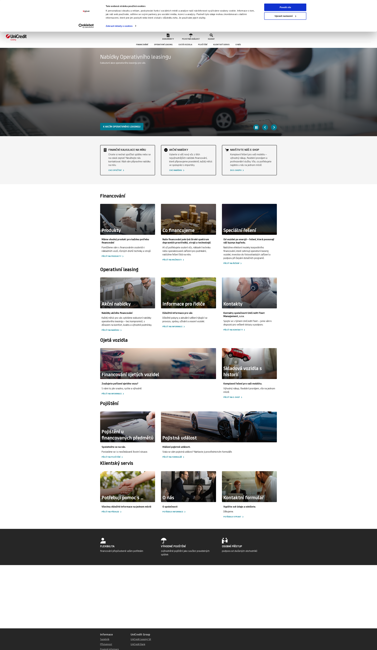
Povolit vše (285, 7)
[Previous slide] (265, 127)
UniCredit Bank (138, 644)
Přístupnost (106, 644)
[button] (168, 36)
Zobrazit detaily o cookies (119, 26)
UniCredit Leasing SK (141, 639)
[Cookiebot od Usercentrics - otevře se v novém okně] (86, 26)
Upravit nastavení (284, 16)
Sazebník (104, 639)
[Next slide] (274, 127)
